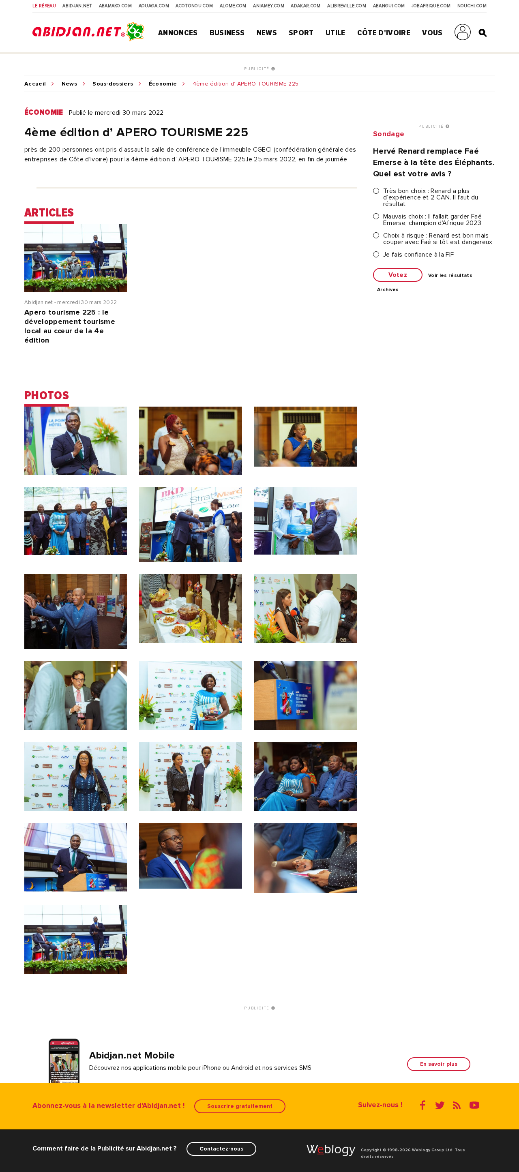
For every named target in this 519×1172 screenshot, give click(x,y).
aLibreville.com (346, 6)
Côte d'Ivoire (383, 33)
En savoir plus (438, 1064)
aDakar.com (305, 6)
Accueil (35, 84)
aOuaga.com (154, 6)
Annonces (178, 33)
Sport (301, 33)
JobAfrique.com (431, 6)
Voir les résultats (450, 275)
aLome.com (233, 6)
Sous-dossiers (112, 84)
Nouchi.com (472, 6)
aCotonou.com (194, 6)
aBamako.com (115, 6)
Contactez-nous (221, 1148)
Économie (163, 84)
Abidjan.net (77, 6)
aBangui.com (389, 6)
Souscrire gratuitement (239, 1106)
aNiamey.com (268, 6)
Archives (388, 289)
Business (227, 33)
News (267, 33)
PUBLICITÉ (257, 69)
